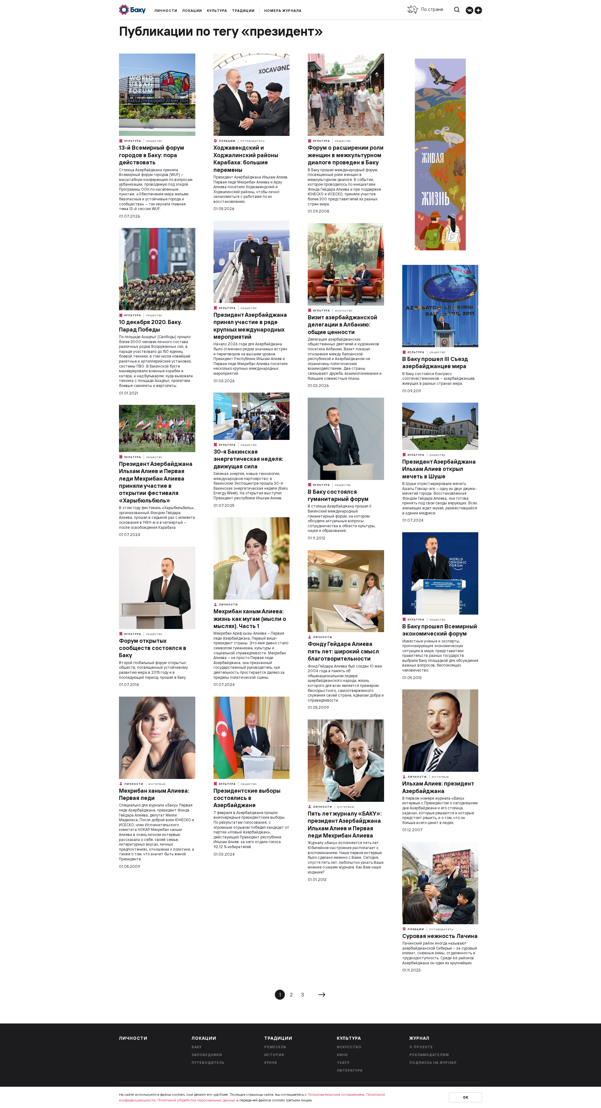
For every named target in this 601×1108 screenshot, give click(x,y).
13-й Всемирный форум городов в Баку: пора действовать (151, 155)
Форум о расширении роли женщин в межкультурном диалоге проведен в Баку (345, 155)
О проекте (421, 1047)
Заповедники (207, 1055)
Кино (342, 1055)
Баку (197, 1047)
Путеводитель (252, 140)
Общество (154, 140)
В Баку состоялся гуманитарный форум (338, 495)
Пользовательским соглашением (336, 1094)
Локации (192, 10)
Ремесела (275, 1047)
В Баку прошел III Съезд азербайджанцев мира (435, 362)
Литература (349, 1070)
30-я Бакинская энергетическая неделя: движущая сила (248, 459)
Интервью (440, 776)
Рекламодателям (429, 1055)
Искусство (343, 310)
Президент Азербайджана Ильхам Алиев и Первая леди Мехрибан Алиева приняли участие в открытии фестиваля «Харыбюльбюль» (156, 482)
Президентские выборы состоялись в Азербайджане (246, 798)
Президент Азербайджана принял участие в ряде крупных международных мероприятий (250, 325)
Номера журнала (282, 10)
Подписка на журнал (432, 1062)
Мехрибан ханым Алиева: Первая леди (154, 794)
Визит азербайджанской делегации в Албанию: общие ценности (342, 325)
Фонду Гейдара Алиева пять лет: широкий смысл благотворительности (343, 651)
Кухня (270, 1062)
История (274, 1055)
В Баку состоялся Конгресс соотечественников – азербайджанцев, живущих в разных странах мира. (438, 378)
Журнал (419, 1038)
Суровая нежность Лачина (440, 936)
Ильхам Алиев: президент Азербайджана (438, 787)
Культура (217, 10)
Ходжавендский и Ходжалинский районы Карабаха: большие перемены (245, 158)
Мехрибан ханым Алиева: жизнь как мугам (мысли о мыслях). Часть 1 (249, 619)
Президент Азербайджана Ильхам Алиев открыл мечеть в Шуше (439, 469)
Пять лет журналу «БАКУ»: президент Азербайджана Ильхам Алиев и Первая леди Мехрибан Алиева (345, 824)
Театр (343, 1062)
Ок (465, 1097)
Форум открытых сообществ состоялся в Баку (152, 648)
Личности (165, 10)
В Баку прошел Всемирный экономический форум (439, 630)
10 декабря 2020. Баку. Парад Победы (150, 325)
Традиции (243, 10)
